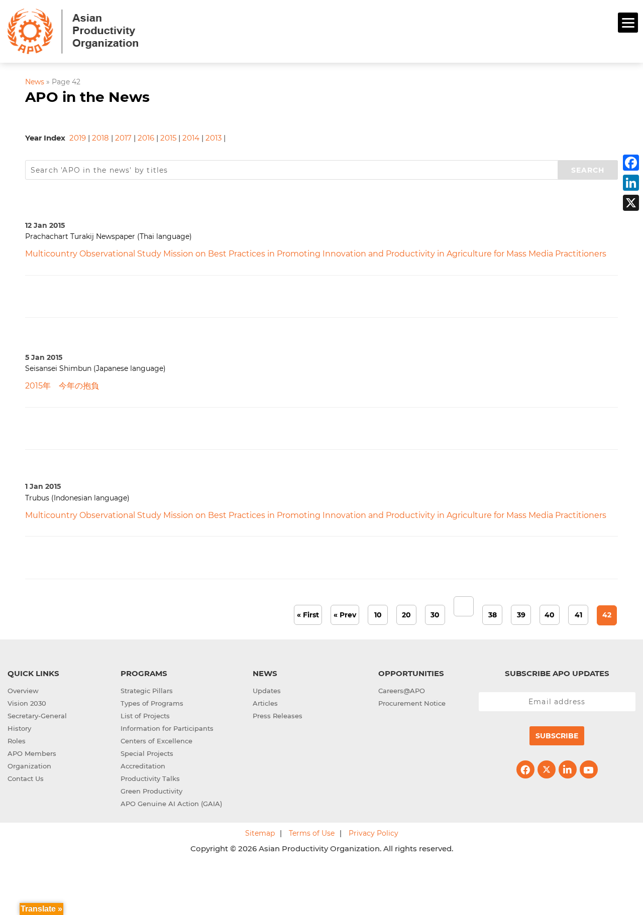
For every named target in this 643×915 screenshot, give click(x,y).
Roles (17, 741)
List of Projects (145, 716)
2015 (168, 138)
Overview (23, 691)
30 (435, 614)
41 (578, 614)
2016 (146, 138)
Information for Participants (167, 728)
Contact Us (26, 778)
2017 (123, 138)
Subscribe (556, 735)
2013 (213, 138)
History (19, 728)
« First (308, 614)
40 (550, 614)
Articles (265, 703)
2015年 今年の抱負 (62, 385)
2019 (77, 138)
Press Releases (277, 716)
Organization (29, 766)
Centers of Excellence (156, 741)
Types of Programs (152, 703)
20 (406, 614)
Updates (267, 691)
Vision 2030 (27, 703)
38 (492, 614)
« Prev (345, 614)
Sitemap (260, 833)
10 (378, 614)
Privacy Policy (373, 833)
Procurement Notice (412, 703)
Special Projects (147, 753)
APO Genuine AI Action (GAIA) (171, 804)
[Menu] (628, 23)
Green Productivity (151, 791)
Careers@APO (401, 691)
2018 (100, 138)
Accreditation (143, 766)
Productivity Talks (150, 778)
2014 (190, 138)
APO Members (32, 753)
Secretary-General (37, 716)
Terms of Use (312, 833)
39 (521, 614)
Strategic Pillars (147, 691)
